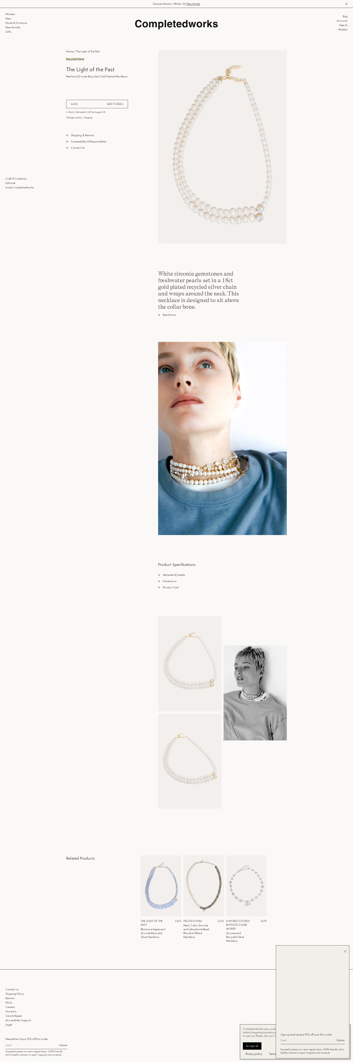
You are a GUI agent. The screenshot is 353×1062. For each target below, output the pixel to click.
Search (343, 25)
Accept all (252, 1046)
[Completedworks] (176, 24)
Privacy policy (254, 1054)
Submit (63, 1045)
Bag (345, 16)
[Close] (345, 951)
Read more (169, 315)
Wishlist (342, 29)
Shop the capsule (192, 4)
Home (69, 51)
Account (342, 20)
